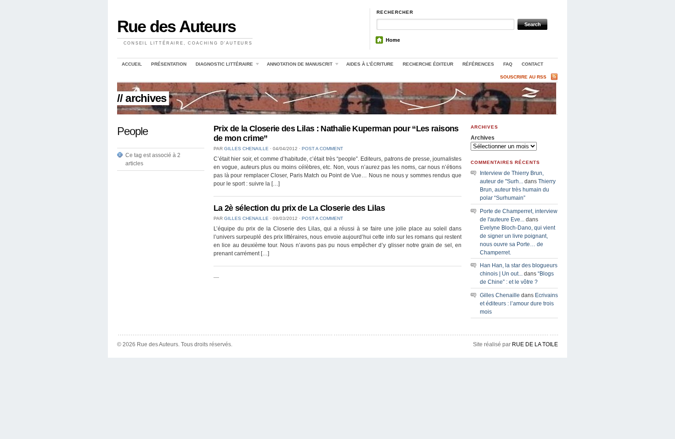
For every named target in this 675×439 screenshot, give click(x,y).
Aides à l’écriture (370, 64)
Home (393, 40)
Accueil (132, 64)
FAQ (507, 64)
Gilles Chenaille (246, 148)
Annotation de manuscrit (297, 65)
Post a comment (322, 148)
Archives (483, 138)
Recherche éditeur (428, 64)
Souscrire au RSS (523, 76)
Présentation (168, 64)
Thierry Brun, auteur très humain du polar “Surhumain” (518, 189)
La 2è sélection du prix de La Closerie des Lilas (299, 208)
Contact (532, 64)
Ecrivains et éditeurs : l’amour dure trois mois (519, 303)
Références (478, 64)
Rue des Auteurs (176, 26)
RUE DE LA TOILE (535, 344)
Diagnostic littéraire (222, 65)
